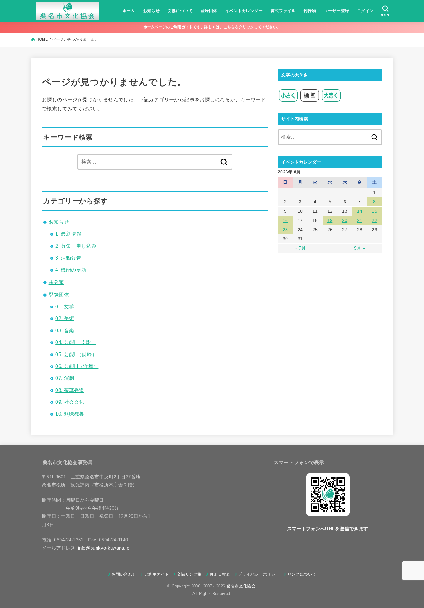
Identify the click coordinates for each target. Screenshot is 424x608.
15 (374, 211)
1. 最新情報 (68, 234)
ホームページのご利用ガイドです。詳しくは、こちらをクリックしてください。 (212, 27)
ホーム (129, 10)
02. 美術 (64, 318)
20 (344, 220)
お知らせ (151, 10)
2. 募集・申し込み (76, 246)
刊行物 (310, 10)
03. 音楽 (64, 330)
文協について (180, 10)
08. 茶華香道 (69, 390)
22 (374, 220)
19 (330, 220)
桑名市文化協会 (241, 586)
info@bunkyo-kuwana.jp (103, 548)
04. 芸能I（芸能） (75, 342)
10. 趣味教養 (69, 414)
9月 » (359, 248)
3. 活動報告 (68, 257)
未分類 (56, 282)
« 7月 (300, 248)
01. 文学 (64, 306)
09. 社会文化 (69, 402)
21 (359, 220)
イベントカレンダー (244, 10)
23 (285, 229)
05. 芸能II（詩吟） (76, 354)
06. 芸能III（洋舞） (76, 366)
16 (285, 220)
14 (359, 211)
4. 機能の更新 (70, 270)
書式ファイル (283, 10)
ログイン (365, 10)
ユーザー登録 (336, 10)
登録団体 (209, 10)
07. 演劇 (64, 378)
